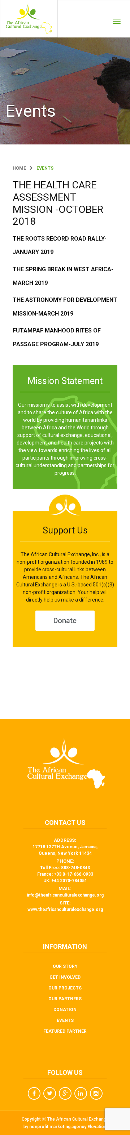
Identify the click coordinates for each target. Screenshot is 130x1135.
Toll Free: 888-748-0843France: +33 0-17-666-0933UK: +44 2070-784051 (65, 874)
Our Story (65, 966)
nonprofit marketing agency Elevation (68, 1126)
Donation (65, 1009)
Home (19, 168)
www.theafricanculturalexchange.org (65, 909)
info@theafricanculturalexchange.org (65, 895)
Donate (65, 620)
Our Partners (65, 998)
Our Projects (65, 988)
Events (65, 1020)
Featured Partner (65, 1031)
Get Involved (65, 977)
